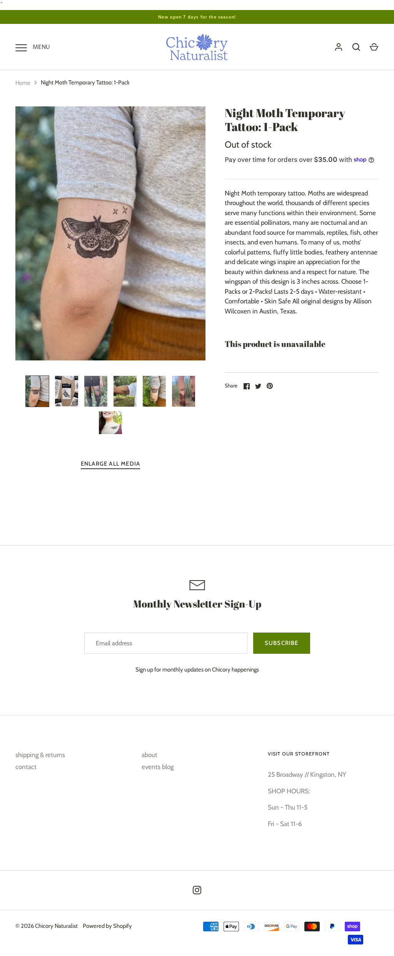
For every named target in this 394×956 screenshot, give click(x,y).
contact (26, 767)
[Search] (356, 47)
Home (22, 82)
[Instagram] (197, 890)
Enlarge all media (110, 463)
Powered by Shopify (107, 925)
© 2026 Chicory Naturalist (46, 925)
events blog (158, 767)
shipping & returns (40, 755)
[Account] (338, 47)
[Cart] (374, 47)
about (149, 755)
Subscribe (282, 643)
